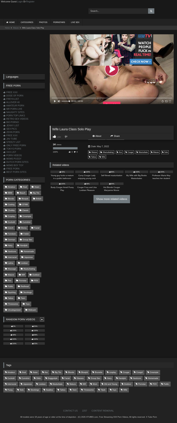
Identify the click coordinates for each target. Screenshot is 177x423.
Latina (10, 263)
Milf (23, 275)
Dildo (38, 378)
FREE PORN (12, 169)
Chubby (11, 210)
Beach (22, 193)
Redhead (25, 286)
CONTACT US (70, 411)
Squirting (12, 292)
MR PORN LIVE (14, 109)
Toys (28, 304)
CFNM (25, 204)
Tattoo (93, 157)
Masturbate (143, 152)
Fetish (26, 234)
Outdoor (36, 275)
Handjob (23, 245)
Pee (9, 280)
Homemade (29, 251)
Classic (25, 210)
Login (20, 1)
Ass (120, 152)
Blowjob (25, 199)
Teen (23, 298)
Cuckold (11, 222)
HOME (12, 22)
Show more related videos (111, 199)
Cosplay (11, 216)
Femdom (12, 234)
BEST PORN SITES (16, 172)
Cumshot (26, 222)
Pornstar (22, 280)
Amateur (11, 187)
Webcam (32, 310)
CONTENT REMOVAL (103, 411)
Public (10, 286)
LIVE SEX (75, 22)
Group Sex (27, 239)
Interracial (12, 257)
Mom (95, 384)
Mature (16, 28)
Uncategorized (14, 310)
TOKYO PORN (13, 149)
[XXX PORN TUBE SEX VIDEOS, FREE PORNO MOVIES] (20, 11)
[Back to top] (168, 414)
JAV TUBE (11, 139)
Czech (10, 228)
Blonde (11, 199)
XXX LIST (11, 152)
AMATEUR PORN (15, 105)
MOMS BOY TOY (15, 165)
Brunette (98, 372)
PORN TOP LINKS (15, 115)
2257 (84, 411)
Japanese (28, 257)
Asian (36, 187)
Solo (166, 152)
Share (116, 136)
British (38, 199)
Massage (12, 269)
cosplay (112, 372)
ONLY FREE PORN (16, 145)
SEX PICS (11, 129)
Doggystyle (52, 378)
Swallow (49, 390)
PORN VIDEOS (14, 155)
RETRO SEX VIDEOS (17, 119)
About (98, 136)
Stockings (27, 292)
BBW (10, 193)
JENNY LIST (12, 125)
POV (36, 280)
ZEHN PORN (13, 132)
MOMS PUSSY (13, 159)
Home (7, 28)
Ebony (24, 228)
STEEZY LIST (13, 142)
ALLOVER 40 (13, 102)
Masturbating (108, 152)
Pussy (10, 390)
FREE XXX (12, 92)
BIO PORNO (12, 122)
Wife (103, 157)
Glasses (80, 378)
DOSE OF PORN (14, 95)
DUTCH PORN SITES (17, 162)
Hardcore (12, 251)
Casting (11, 204)
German (11, 239)
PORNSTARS (59, 22)
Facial (36, 228)
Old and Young (110, 384)
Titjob (103, 390)
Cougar (130, 152)
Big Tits (36, 193)
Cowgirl (139, 372)
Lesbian (24, 263)
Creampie (27, 216)
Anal (25, 187)
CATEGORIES (27, 22)
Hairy (10, 245)
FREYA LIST (12, 99)
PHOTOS (43, 22)
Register (30, 1)
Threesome (13, 304)
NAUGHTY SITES (15, 112)
